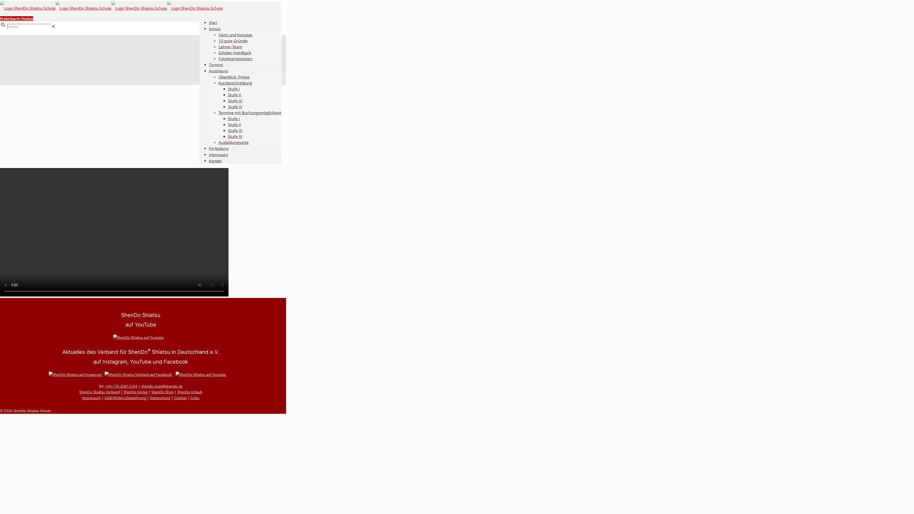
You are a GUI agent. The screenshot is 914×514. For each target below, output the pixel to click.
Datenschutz (160, 397)
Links (195, 397)
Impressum (91, 397)
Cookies (180, 397)
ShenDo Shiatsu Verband (99, 392)
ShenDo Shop (162, 392)
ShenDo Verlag (136, 392)
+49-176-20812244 (121, 386)
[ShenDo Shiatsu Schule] (111, 8)
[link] (53, 26)
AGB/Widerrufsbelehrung (125, 397)
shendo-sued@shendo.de (162, 386)
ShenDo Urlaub (189, 392)
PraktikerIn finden (16, 18)
